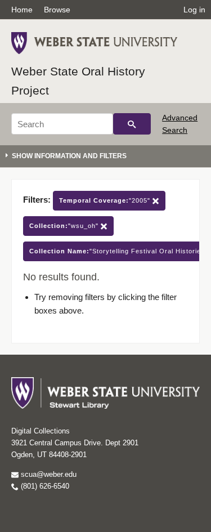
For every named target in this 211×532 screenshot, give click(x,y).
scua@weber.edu (48, 474)
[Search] (132, 124)
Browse (57, 9)
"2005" (105, 200)
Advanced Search (179, 124)
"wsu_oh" (65, 225)
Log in (194, 9)
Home (22, 9)
